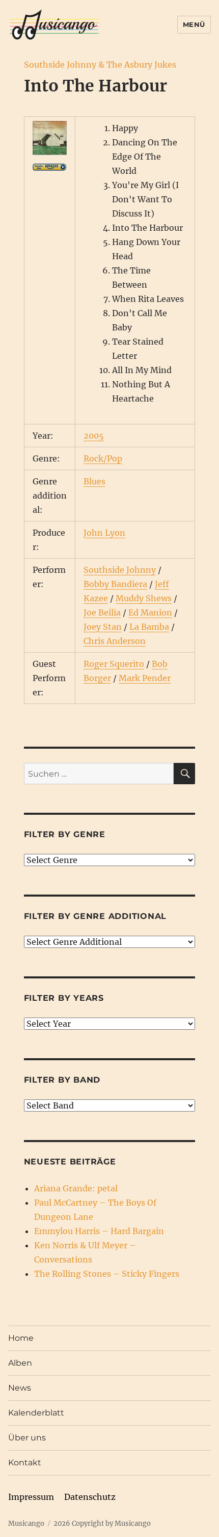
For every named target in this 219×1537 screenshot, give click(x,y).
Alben (20, 1363)
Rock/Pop (103, 458)
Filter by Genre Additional (95, 916)
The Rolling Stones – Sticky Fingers (106, 1274)
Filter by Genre (64, 834)
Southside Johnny (120, 570)
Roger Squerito (114, 664)
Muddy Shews (144, 598)
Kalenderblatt (36, 1413)
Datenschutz (90, 1497)
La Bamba (149, 627)
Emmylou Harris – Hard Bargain (99, 1231)
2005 (94, 436)
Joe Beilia (102, 612)
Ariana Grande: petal (76, 1188)
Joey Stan (103, 627)
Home (21, 1338)
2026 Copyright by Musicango (102, 1523)
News (19, 1388)
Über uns (27, 1437)
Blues (94, 481)
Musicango (26, 1523)
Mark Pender (145, 678)
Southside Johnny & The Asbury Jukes (100, 64)
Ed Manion (150, 612)
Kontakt (24, 1462)
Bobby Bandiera (115, 584)
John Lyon (104, 533)
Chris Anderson (115, 641)
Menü (194, 24)
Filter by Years (64, 998)
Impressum (31, 1497)
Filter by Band (62, 1080)
